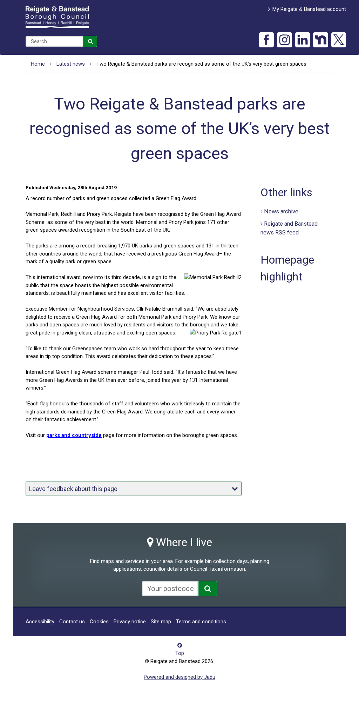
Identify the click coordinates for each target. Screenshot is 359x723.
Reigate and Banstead (57, 17)
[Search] (90, 41)
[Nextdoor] (320, 39)
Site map (161, 621)
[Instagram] (284, 39)
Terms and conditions (201, 621)
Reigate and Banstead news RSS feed (289, 228)
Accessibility (40, 621)
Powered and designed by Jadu (179, 677)
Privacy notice (130, 621)
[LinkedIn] (302, 39)
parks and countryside (74, 435)
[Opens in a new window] (207, 588)
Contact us (72, 621)
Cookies (99, 621)
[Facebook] (266, 39)
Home (38, 64)
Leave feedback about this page (73, 488)
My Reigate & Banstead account (309, 9)
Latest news (70, 64)
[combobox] (54, 41)
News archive (281, 211)
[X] (338, 39)
